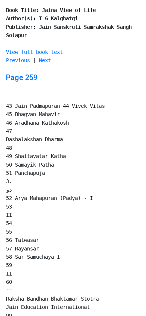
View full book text (34, 52)
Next (45, 60)
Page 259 (21, 77)
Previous (18, 60)
